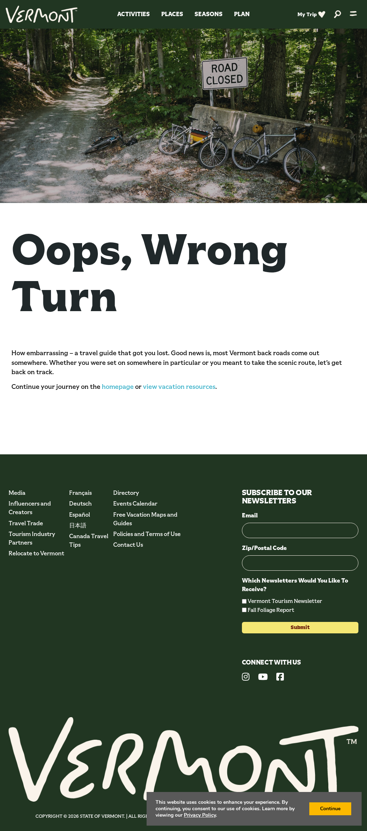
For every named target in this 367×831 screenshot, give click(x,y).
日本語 (77, 525)
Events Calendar (135, 503)
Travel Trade (26, 523)
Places (172, 14)
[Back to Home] (41, 14)
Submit (300, 627)
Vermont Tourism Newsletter (285, 601)
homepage (118, 386)
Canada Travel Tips (88, 540)
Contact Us (128, 544)
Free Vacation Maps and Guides (145, 519)
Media (17, 492)
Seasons (209, 14)
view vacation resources (179, 386)
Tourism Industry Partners (32, 538)
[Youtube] (263, 677)
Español (79, 514)
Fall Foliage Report (271, 610)
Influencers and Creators (30, 508)
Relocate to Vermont (36, 553)
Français (80, 492)
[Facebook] (280, 677)
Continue (330, 808)
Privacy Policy (200, 815)
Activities (133, 14)
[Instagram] (245, 677)
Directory (126, 492)
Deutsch (80, 503)
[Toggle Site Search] (337, 14)
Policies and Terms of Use (147, 534)
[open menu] (353, 14)
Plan (242, 14)
